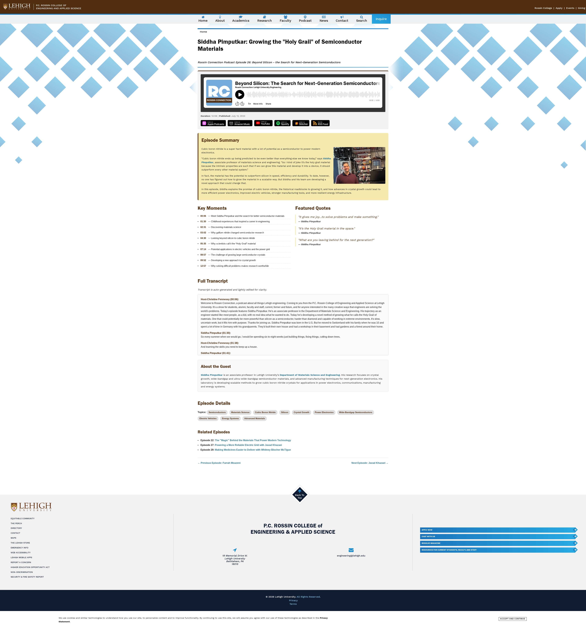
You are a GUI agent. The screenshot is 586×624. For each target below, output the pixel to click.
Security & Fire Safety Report (27, 577)
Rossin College (543, 8)
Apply (559, 8)
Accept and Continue (512, 619)
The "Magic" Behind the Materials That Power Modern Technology (253, 440)
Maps (13, 538)
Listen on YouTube (263, 123)
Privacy (293, 600)
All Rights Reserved (308, 596)
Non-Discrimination (22, 572)
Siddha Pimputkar (212, 374)
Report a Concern (21, 562)
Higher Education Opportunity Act (30, 567)
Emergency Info (19, 548)
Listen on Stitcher (300, 123)
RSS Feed (320, 123)
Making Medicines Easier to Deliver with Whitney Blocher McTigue (253, 449)
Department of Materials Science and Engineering (310, 374)
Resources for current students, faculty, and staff (449, 550)
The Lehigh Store (20, 543)
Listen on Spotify (282, 123)
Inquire (381, 19)
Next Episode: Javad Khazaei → (369, 463)
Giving (581, 8)
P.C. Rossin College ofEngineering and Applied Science (58, 7)
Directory (16, 528)
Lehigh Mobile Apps (21, 557)
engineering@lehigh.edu (351, 555)
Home (203, 31)
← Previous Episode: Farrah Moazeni (219, 463)
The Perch (16, 523)
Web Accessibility (21, 552)
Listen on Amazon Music (240, 123)
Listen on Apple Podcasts (213, 123)
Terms (293, 603)
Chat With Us (428, 536)
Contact (15, 533)
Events (570, 8)
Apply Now (427, 530)
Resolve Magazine (431, 543)
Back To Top (299, 496)
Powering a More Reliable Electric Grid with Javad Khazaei (248, 445)
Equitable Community (22, 518)
